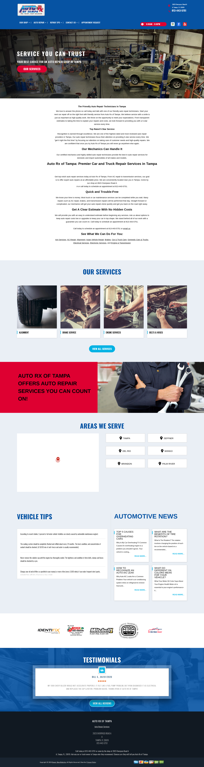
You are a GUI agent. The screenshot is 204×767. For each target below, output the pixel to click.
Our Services (31, 69)
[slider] (102, 681)
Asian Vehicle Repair (95, 240)
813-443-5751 (179, 10)
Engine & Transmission (121, 243)
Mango (169, 451)
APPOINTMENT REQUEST (90, 22)
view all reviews (102, 703)
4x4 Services (60, 240)
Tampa (126, 438)
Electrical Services (81, 243)
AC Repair (71, 240)
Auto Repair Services (102, 726)
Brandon (126, 464)
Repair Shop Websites (59, 762)
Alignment (81, 240)
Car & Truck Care (119, 240)
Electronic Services (98, 243)
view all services (102, 349)
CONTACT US (71, 22)
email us (126, 228)
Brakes (108, 240)
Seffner (168, 438)
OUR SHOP (23, 22)
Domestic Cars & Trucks (138, 240)
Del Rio (127, 451)
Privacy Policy (91, 762)
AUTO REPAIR (39, 22)
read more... (140, 556)
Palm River (168, 464)
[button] (58, 460)
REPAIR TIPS (55, 22)
